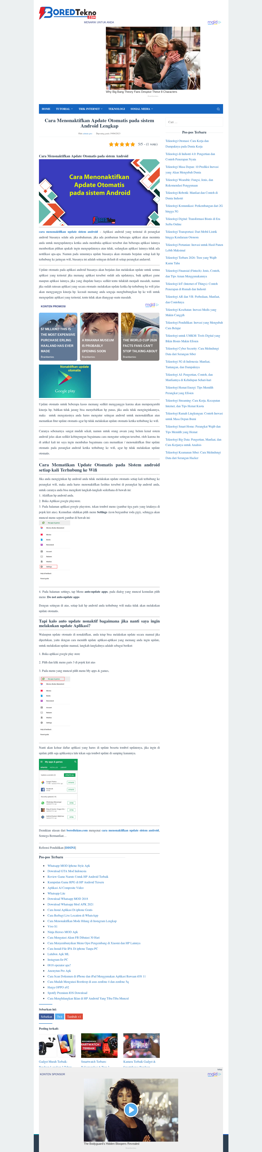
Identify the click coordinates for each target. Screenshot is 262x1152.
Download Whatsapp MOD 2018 (68, 899)
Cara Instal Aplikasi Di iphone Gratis (70, 910)
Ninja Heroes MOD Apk (63, 932)
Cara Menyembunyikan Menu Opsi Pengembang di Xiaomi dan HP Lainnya (94, 943)
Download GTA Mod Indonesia (67, 871)
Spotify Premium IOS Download (67, 993)
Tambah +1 (74, 1016)
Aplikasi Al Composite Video (66, 888)
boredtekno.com (77, 830)
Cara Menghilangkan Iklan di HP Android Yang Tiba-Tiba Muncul (88, 998)
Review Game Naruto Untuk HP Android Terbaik (78, 876)
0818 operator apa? (59, 965)
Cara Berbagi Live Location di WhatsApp (73, 915)
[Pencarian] (218, 109)
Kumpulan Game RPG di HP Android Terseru (76, 882)
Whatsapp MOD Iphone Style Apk (69, 866)
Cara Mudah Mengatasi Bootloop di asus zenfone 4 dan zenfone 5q (88, 982)
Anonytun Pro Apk (59, 971)
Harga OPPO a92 (58, 987)
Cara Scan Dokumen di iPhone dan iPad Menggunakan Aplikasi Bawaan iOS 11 (97, 976)
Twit (59, 1016)
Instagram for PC (58, 959)
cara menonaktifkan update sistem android (68, 231)
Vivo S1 (53, 926)
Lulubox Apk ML (58, 954)
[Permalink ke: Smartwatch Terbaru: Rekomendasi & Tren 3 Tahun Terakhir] (99, 1045)
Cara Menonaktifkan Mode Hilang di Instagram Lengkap (82, 921)
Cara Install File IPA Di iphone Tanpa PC (73, 948)
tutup (220, 1069)
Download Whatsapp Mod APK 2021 (71, 904)
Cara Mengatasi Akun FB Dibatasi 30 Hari (74, 937)
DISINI (70, 847)
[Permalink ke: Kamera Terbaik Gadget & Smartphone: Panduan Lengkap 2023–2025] (141, 1045)
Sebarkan (46, 1016)
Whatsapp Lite (56, 893)
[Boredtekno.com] (67, 13)
